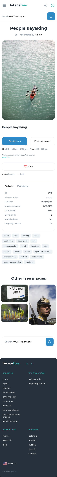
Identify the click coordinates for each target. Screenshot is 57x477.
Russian (32, 445)
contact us (8, 401)
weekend (29, 262)
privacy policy (9, 397)
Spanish (32, 440)
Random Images (10, 421)
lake (45, 246)
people (17, 252)
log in (5, 383)
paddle (6, 252)
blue (15, 236)
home (5, 379)
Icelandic (32, 436)
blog (5, 445)
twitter (6, 436)
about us (7, 405)
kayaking (35, 246)
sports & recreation (43, 252)
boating (26, 236)
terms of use (9, 392)
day (33, 241)
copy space (22, 241)
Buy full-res (14, 141)
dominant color (10, 246)
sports (27, 252)
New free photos (11, 410)
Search (51, 16)
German (32, 453)
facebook (7, 440)
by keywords (34, 379)
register (6, 388)
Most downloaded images (11, 415)
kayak (24, 246)
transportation (10, 257)
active (6, 236)
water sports (37, 257)
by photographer (36, 383)
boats (36, 236)
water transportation (12, 262)
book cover (8, 241)
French (31, 449)
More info (6, 158)
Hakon (38, 34)
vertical (24, 257)
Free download (42, 141)
